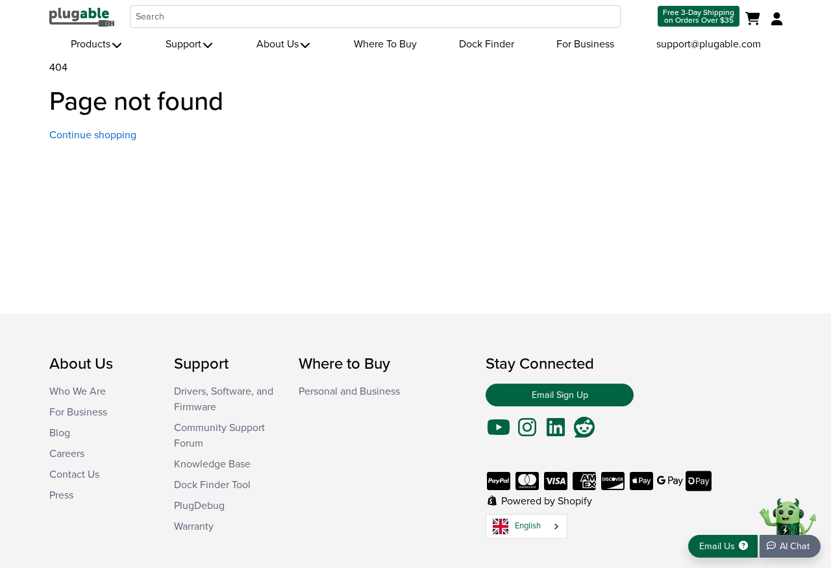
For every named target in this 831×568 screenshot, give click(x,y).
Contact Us (74, 474)
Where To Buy (385, 44)
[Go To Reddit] (584, 431)
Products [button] (90, 44)
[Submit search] (637, 16)
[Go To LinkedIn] (556, 431)
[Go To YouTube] (499, 431)
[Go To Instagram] (527, 431)
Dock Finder (486, 44)
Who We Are (77, 391)
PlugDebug (199, 505)
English (528, 526)
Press (61, 495)
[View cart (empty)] (755, 19)
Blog (59, 432)
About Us (277, 44)
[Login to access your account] (775, 19)
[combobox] (375, 16)
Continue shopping (92, 135)
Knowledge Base (212, 464)
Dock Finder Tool (212, 484)
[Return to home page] (81, 16)
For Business (585, 44)
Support (183, 44)
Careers (66, 453)
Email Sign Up (560, 395)
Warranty (194, 526)
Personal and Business (349, 391)
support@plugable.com (708, 44)
